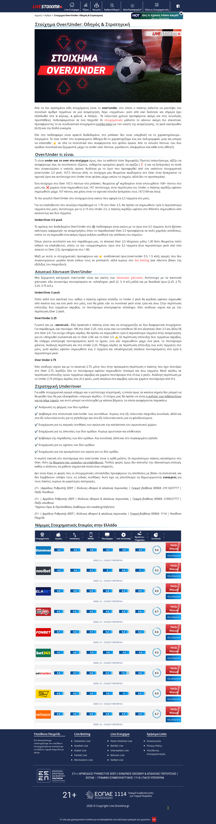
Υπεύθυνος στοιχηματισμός (156, 752)
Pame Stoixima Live (121, 741)
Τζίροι (86, 9)
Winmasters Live (83, 759)
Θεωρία (96, 9)
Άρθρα (48, 15)
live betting (142, 260)
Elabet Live (80, 750)
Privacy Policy (154, 745)
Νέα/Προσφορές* (132, 9)
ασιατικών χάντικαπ (129, 277)
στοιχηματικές (113, 120)
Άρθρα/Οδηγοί (112, 9)
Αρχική (38, 15)
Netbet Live (117, 759)
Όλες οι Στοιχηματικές (157, 9)
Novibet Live (81, 745)
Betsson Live (118, 755)
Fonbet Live (80, 755)
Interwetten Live (120, 750)
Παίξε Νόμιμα (173, 546)
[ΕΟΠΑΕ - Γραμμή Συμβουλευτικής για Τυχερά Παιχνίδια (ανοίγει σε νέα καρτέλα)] (119, 795)
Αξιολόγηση (173, 555)
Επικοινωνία (154, 741)
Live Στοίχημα (71, 9)
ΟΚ (154, 819)
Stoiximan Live (82, 741)
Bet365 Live (117, 745)
